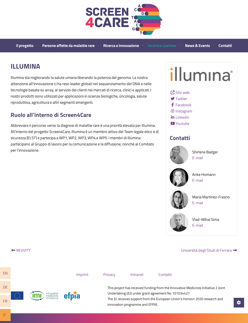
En (5, 273)
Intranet (137, 274)
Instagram (184, 111)
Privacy (109, 274)
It (4, 315)
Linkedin (182, 117)
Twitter (181, 99)
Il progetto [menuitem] (25, 45)
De (5, 287)
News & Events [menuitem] (197, 45)
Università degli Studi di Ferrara (206, 250)
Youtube (182, 123)
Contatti (165, 274)
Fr (5, 301)
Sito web (183, 92)
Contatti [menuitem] (225, 45)
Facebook (183, 105)
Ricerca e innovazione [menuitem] (121, 45)
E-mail (197, 158)
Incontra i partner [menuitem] (162, 45)
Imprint (82, 274)
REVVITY (23, 250)
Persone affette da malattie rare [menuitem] (68, 45)
